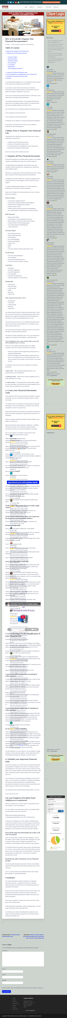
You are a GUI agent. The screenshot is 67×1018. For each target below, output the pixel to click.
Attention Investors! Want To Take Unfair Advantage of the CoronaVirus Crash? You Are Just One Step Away (33, 936)
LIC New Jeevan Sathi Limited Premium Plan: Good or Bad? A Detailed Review (55, 55)
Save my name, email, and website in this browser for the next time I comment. (22, 988)
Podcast (14, 1005)
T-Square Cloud (38, 1015)
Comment (5, 950)
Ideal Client (15, 1001)
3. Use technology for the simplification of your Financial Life (21, 74)
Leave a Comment (16, 44)
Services (14, 1007)
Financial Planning (30, 44)
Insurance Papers (12, 57)
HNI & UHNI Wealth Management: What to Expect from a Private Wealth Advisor (56, 60)
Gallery (14, 1000)
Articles (14, 998)
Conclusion (8, 78)
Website (4, 980)
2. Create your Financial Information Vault (16, 72)
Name (4, 969)
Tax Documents (12, 62)
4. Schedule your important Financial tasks (16, 76)
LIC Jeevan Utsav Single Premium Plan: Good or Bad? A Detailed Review (56, 49)
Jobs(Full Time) (16, 1003)
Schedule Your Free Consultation (51, 2)
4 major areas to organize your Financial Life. (17, 51)
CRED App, (21, 745)
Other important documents (15, 68)
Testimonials (15, 1009)
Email (4, 974)
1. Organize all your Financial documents (16, 53)
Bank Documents (12, 59)
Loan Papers (11, 64)
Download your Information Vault (23, 482)
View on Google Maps (30, 1010)
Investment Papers (13, 61)
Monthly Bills (11, 66)
